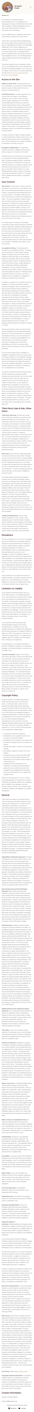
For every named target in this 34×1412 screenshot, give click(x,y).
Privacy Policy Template (11, 75)
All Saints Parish (18, 7)
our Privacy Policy (22, 1371)
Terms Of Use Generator (18, 73)
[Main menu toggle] (30, 7)
